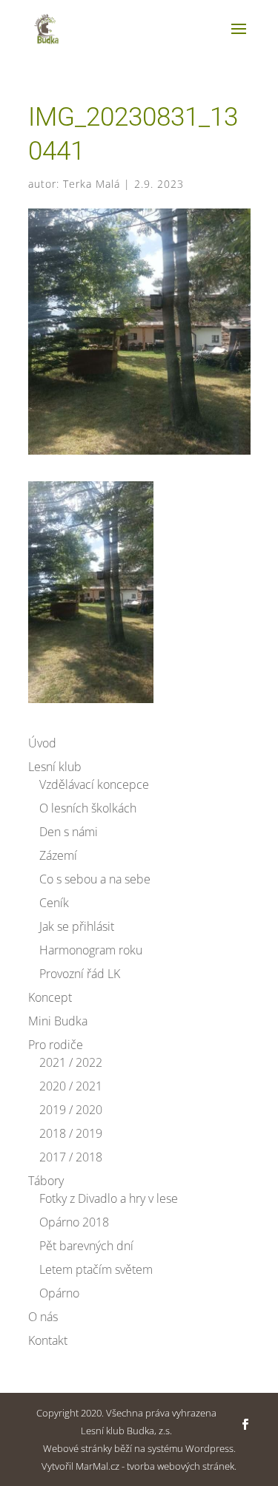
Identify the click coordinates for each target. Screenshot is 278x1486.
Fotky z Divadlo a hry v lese (108, 1198)
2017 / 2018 (70, 1157)
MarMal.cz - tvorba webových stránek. (156, 1466)
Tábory (46, 1181)
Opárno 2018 (74, 1222)
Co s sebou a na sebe (94, 879)
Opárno (59, 1293)
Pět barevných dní (86, 1246)
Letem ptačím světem (96, 1269)
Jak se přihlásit (76, 926)
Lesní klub (55, 767)
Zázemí (58, 855)
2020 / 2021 (70, 1086)
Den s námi (68, 832)
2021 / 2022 (70, 1062)
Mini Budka (57, 1021)
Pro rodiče (55, 1045)
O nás (43, 1317)
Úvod (42, 743)
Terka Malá (91, 184)
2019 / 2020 (70, 1110)
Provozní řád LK (79, 974)
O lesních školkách (87, 808)
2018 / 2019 (70, 1133)
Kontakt (47, 1340)
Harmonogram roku (90, 950)
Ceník (54, 903)
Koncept (50, 997)
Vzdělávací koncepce (94, 784)
